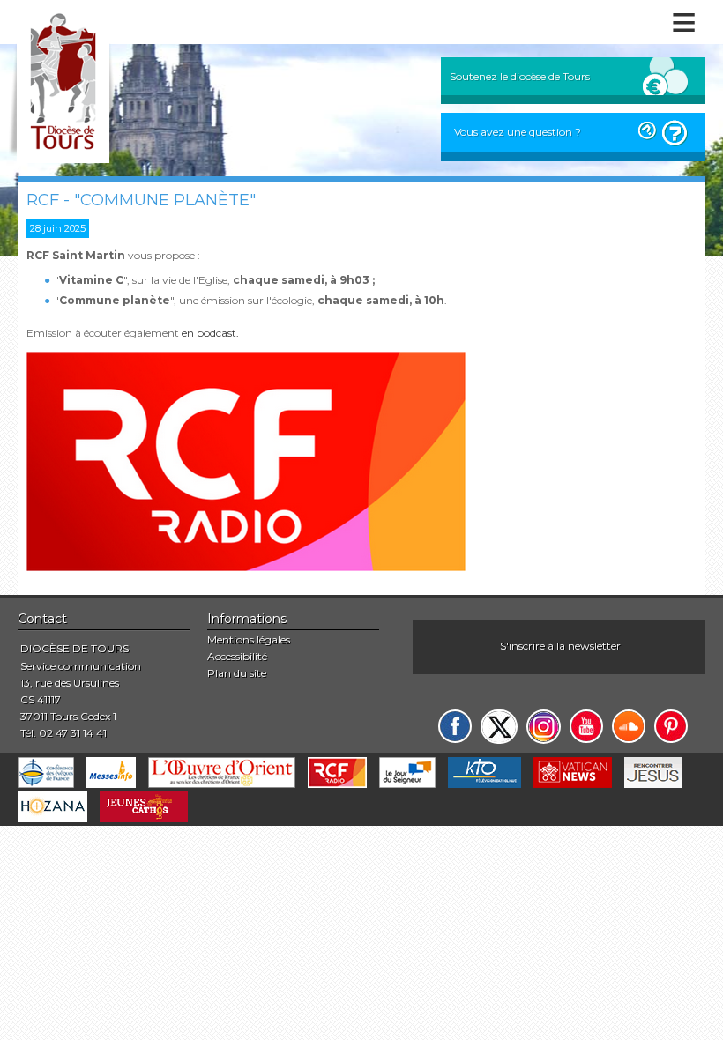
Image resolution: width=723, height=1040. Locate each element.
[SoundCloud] (628, 726)
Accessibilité (237, 656)
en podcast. (210, 332)
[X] (499, 726)
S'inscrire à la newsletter (560, 645)
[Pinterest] (671, 726)
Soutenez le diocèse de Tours (520, 76)
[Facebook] (455, 726)
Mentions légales (248, 639)
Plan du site (236, 673)
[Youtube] (586, 726)
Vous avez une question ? (517, 131)
